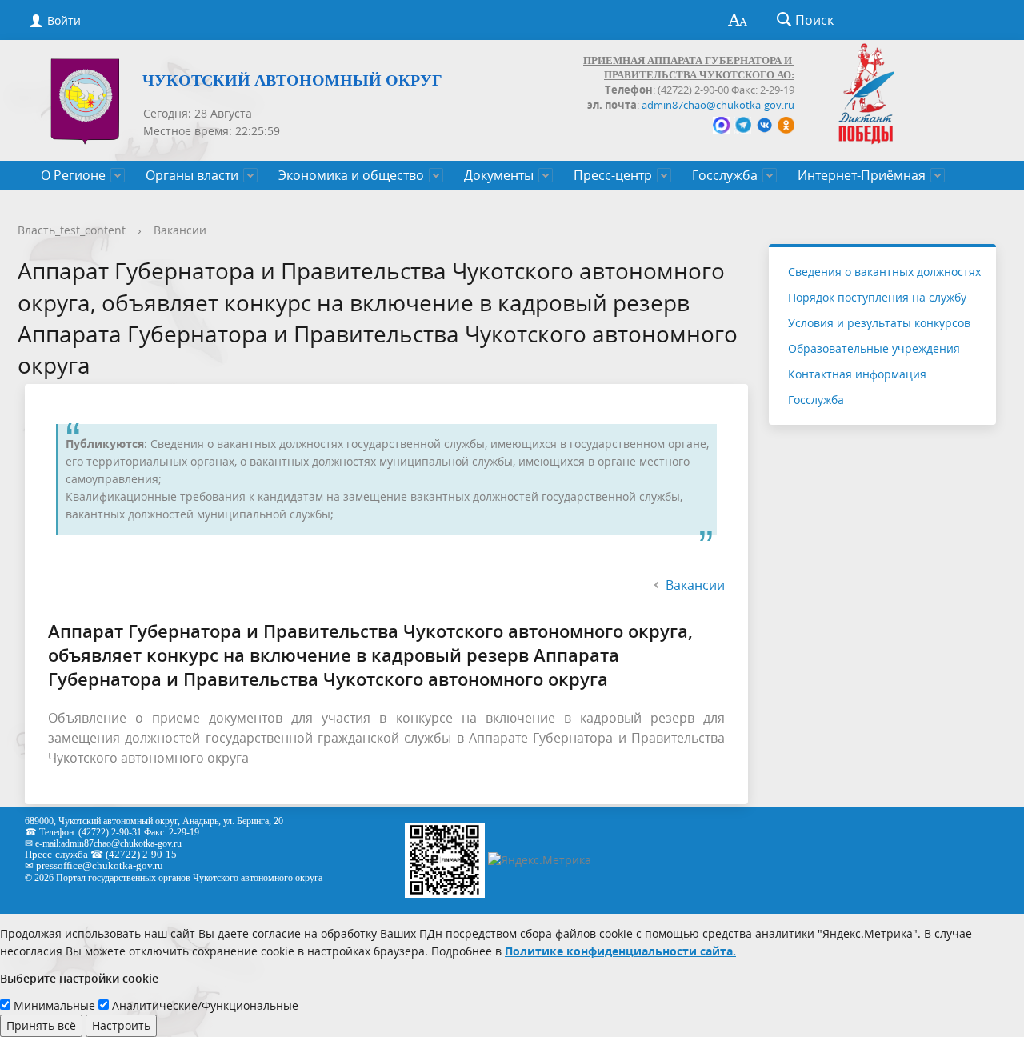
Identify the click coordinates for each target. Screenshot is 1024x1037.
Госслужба (725, 175)
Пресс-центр (613, 175)
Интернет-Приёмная (862, 175)
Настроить (121, 1025)
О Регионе (73, 175)
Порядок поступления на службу (877, 297)
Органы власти (192, 175)
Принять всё (41, 1025)
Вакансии (180, 230)
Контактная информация (857, 374)
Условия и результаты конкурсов (879, 322)
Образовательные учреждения (874, 348)
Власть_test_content (72, 230)
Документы (499, 175)
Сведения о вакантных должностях (884, 271)
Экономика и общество (351, 175)
